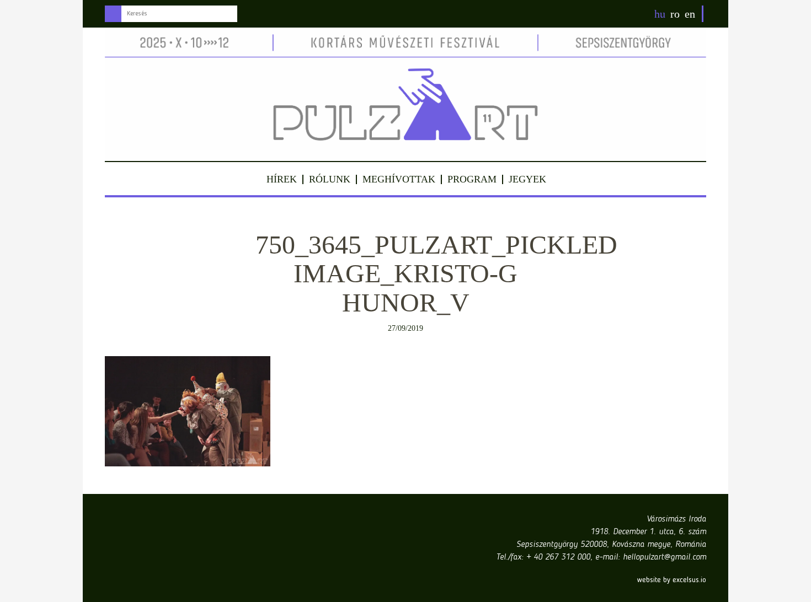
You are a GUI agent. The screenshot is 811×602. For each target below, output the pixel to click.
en (690, 14)
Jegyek (527, 179)
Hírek (281, 179)
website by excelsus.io (671, 580)
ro (675, 14)
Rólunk (329, 179)
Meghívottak (398, 179)
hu (659, 14)
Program (472, 179)
